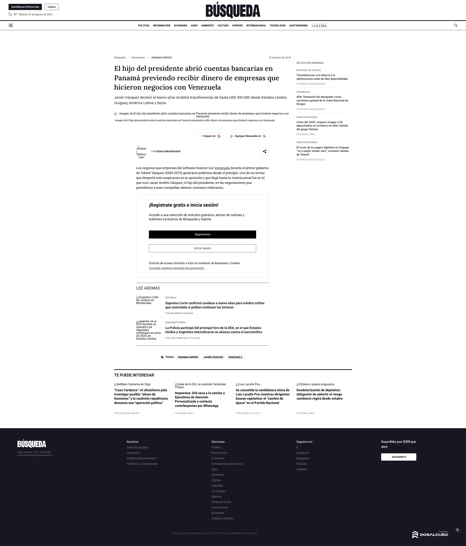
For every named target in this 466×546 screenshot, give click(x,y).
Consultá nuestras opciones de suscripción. (177, 268)
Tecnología (278, 25)
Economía (180, 25)
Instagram (302, 458)
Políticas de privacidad (141, 458)
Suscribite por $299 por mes (25, 7)
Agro (194, 25)
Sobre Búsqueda (137, 447)
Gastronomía (298, 25)
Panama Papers (188, 357)
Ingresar (52, 7)
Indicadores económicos (227, 464)
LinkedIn (301, 469)
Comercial (133, 453)
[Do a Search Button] (455, 25)
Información (161, 25)
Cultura (223, 25)
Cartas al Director (223, 518)
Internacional (256, 25)
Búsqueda (120, 57)
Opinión (237, 25)
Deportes (217, 485)
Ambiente (207, 25)
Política (143, 25)
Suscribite (399, 457)
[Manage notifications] (457, 530)
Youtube (301, 464)
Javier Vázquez (213, 357)
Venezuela (222, 168)
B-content (218, 513)
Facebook (302, 453)
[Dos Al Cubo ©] (430, 537)
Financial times (221, 502)
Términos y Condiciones (142, 464)
